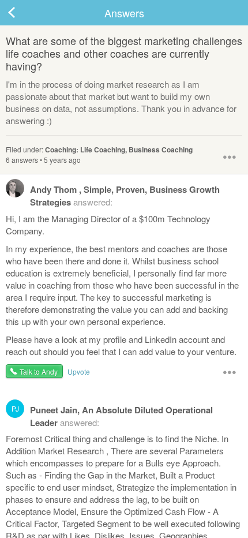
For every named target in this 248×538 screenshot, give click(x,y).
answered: (125, 195)
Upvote (78, 371)
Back (23, 12)
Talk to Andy (39, 371)
